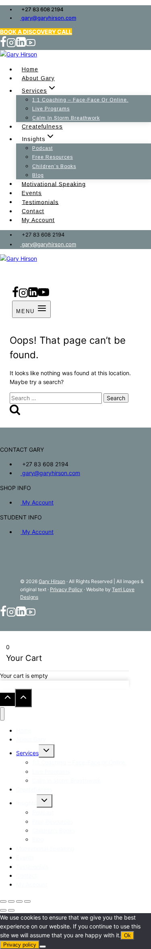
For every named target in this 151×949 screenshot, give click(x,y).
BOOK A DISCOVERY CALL (36, 31)
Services (27, 753)
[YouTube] (30, 45)
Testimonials (40, 202)
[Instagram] (11, 45)
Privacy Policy (66, 589)
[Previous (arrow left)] (3, 910)
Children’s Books (54, 166)
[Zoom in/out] (3, 901)
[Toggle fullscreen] (11, 901)
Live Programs (51, 109)
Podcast (42, 148)
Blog (38, 175)
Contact (33, 211)
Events (32, 193)
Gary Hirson (52, 581)
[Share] (19, 901)
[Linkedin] (21, 45)
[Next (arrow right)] (11, 910)
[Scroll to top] (7, 699)
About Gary (38, 78)
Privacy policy (19, 945)
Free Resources (52, 157)
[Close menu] (2, 714)
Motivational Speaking (54, 184)
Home (30, 69)
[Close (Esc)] (27, 901)
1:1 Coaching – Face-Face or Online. (80, 100)
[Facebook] (3, 45)
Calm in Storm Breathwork (66, 118)
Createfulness (42, 126)
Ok (127, 935)
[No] (42, 946)
